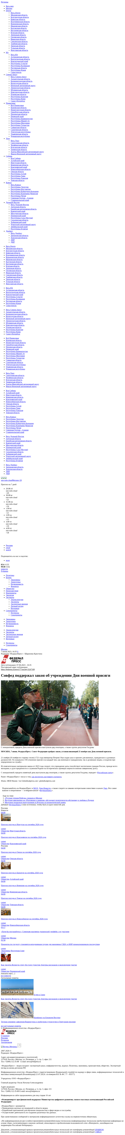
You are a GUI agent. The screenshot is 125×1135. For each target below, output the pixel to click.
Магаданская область (19, 213)
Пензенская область (19, 114)
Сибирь (9, 156)
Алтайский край (17, 161)
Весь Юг (14, 55)
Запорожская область (19, 235)
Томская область (17, 180)
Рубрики (4, 571)
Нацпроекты (11, 593)
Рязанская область (18, 39)
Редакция (5, 1040)
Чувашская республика (20, 136)
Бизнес (9, 578)
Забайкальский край (19, 227)
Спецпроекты (11, 611)
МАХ (35, 788)
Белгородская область (20, 17)
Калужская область (19, 28)
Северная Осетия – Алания (22, 198)
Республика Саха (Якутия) (22, 218)
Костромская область (19, 30)
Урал (8, 138)
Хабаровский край (18, 222)
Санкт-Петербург (18, 101)
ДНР (13, 242)
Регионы (4, 2)
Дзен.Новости (45, 788)
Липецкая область (18, 35)
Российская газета (104, 773)
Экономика (15, 580)
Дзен (105, 788)
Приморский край (18, 216)
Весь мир (10, 6)
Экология (10, 595)
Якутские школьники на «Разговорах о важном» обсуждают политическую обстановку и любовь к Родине (49, 800)
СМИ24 (98, 1132)
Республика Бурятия (19, 229)
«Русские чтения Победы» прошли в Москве (23, 798)
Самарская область (18, 127)
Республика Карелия (19, 97)
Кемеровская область (19, 165)
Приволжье (10, 103)
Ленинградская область (20, 88)
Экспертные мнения (19, 604)
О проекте (5, 1036)
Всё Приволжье (17, 105)
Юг (7, 52)
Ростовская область (19, 68)
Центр (8, 11)
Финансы (15, 586)
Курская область (17, 33)
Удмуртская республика (21, 132)
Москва (9, 8)
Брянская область (18, 19)
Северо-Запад (11, 75)
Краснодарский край (19, 61)
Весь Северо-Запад (18, 77)
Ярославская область (19, 50)
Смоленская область (19, 41)
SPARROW (99, 1130)
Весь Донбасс (16, 233)
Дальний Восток (13, 202)
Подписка (15, 613)
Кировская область (18, 108)
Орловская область (18, 37)
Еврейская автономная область (23, 209)
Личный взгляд (17, 606)
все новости (6, 976)
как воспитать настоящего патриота (47, 777)
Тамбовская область (19, 44)
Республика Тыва (18, 176)
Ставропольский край (20, 200)
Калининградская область (21, 81)
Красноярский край (19, 167)
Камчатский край (18, 211)
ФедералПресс (46, 790)
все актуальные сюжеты (11, 1026)
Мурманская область (19, 90)
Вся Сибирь (16, 158)
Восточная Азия (17, 951)
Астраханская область (20, 57)
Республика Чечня (18, 196)
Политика (10, 575)
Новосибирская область (21, 169)
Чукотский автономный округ (23, 224)
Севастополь (16, 72)
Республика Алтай (18, 174)
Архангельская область (20, 79)
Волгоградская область (20, 59)
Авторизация (6, 1042)
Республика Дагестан (20, 187)
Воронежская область (20, 24)
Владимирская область (20, 22)
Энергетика (16, 582)
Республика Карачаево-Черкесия (24, 194)
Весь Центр (15, 13)
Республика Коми (18, 99)
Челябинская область (19, 145)
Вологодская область (19, 83)
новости (4, 569)
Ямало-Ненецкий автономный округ (26, 154)
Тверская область (18, 46)
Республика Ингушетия (21, 189)
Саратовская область (19, 130)
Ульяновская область (19, 134)
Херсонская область (19, 238)
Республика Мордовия (20, 123)
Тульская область (18, 48)
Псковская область (18, 94)
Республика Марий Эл (20, 121)
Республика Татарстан (20, 125)
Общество (10, 589)
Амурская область (18, 207)
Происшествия (12, 591)
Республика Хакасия (19, 178)
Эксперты (10, 597)
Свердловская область (20, 143)
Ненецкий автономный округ (23, 86)
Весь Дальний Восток (20, 205)
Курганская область (19, 147)
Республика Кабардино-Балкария (24, 191)
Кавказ (9, 183)
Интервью (15, 608)
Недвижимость (17, 584)
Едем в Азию (39, 995)
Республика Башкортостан (22, 119)
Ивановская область (19, 26)
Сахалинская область (19, 220)
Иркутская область (18, 163)
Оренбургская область (20, 112)
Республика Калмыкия (20, 66)
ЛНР (13, 240)
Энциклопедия (17, 600)
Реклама (9, 545)
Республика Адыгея (19, 63)
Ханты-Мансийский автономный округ (27, 152)
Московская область (19, 15)
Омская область (17, 172)
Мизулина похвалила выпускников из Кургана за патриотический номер (35, 802)
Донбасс (9, 231)
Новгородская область (20, 92)
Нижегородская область (21, 110)
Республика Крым (18, 70)
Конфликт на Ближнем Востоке (47, 1018)
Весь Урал (15, 141)
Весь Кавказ (16, 185)
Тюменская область (19, 149)
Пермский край (17, 116)
